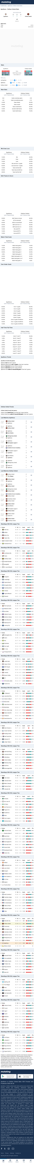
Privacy (6, 1153)
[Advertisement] (17, 46)
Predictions (10, 1161)
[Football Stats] (6, 2)
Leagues (17, 1161)
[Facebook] (2, 1148)
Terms (2, 1153)
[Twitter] (6, 1148)
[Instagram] (10, 1148)
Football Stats (3, 5)
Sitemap (12, 1153)
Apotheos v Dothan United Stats (15, 5)
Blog (24, 1161)
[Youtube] (13, 1148)
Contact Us (18, 1153)
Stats (3, 1161)
